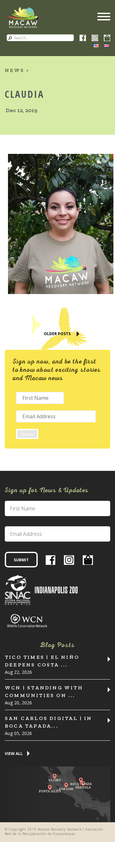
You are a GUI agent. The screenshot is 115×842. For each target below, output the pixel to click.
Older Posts (57, 333)
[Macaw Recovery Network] (23, 17)
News (14, 70)
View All (14, 754)
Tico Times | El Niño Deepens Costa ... (42, 661)
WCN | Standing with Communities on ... (44, 691)
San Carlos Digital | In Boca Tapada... (48, 722)
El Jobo (55, 780)
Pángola (83, 787)
